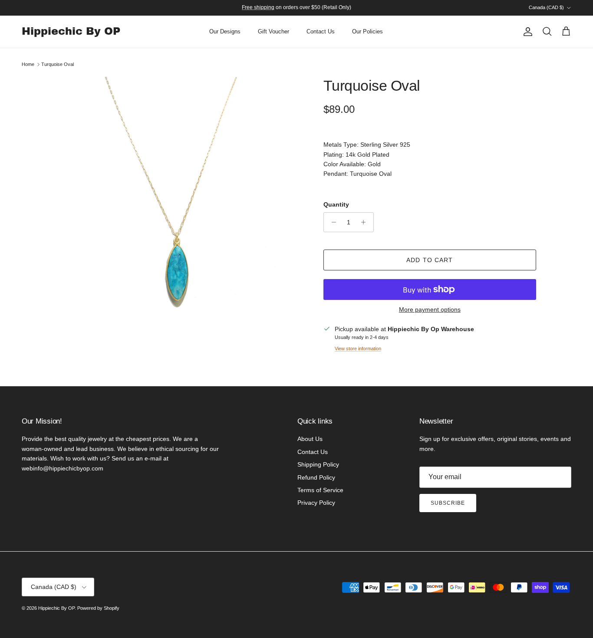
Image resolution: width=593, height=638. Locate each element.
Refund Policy (316, 477)
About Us (310, 438)
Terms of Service (320, 490)
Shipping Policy (318, 464)
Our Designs (224, 31)
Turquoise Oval (57, 64)
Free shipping (258, 7)
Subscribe (448, 503)
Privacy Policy (316, 502)
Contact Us (320, 31)
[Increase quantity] (365, 222)
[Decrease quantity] (331, 222)
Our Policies (367, 31)
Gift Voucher (273, 31)
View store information (358, 348)
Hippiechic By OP (56, 608)
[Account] (526, 31)
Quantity (336, 204)
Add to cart (429, 260)
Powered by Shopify (98, 608)
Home (28, 64)
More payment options (430, 309)
